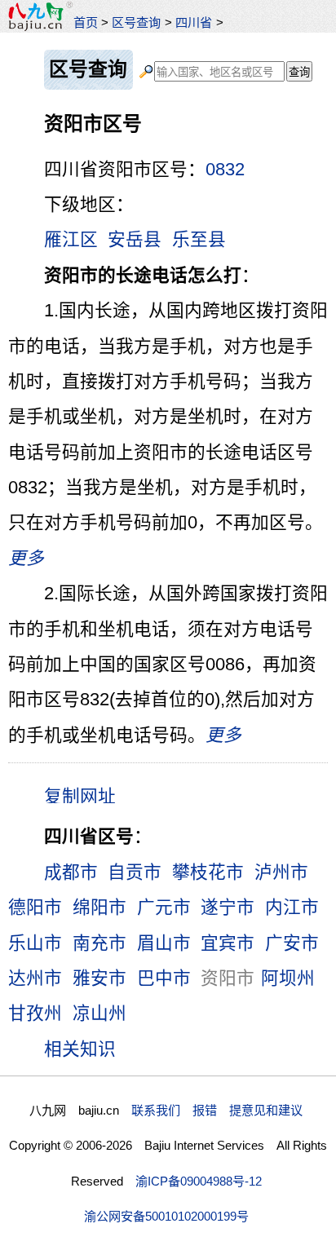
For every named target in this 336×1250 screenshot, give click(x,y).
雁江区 (71, 239)
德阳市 (35, 907)
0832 (225, 169)
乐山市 (35, 943)
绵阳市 (99, 907)
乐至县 (199, 239)
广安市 (292, 943)
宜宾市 (227, 943)
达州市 (35, 978)
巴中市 (164, 978)
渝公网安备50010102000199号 (166, 1216)
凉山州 (99, 1013)
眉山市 (164, 943)
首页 (85, 22)
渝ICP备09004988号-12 (198, 1181)
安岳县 (134, 239)
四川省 (193, 22)
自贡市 (134, 872)
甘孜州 (35, 1013)
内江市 (292, 907)
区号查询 (136, 22)
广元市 (164, 907)
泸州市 (281, 872)
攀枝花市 (208, 872)
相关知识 (80, 1049)
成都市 (71, 872)
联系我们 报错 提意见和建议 (217, 1110)
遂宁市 (227, 907)
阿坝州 (288, 978)
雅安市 (99, 978)
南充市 (99, 943)
